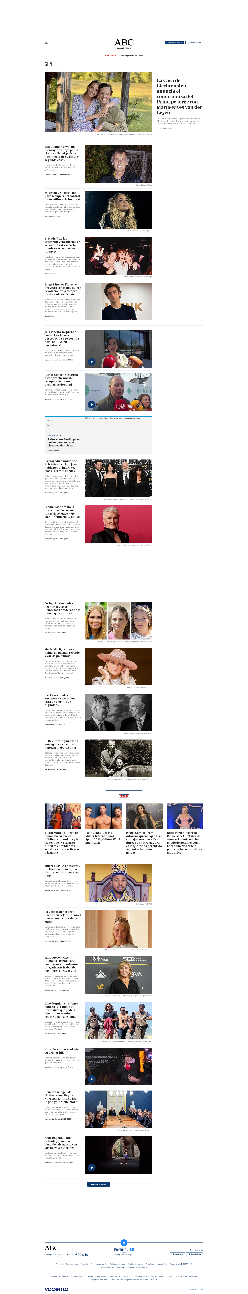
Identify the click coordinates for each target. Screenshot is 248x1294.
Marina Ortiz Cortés (52, 216)
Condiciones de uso (135, 1264)
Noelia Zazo (49, 316)
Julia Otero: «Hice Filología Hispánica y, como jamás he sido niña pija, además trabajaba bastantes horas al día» (62, 964)
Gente (51, 64)
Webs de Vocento (195, 1289)
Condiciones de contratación (112, 1267)
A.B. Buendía (50, 633)
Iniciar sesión (195, 42)
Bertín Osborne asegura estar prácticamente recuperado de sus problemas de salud (61, 379)
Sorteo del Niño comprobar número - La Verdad (129, 1280)
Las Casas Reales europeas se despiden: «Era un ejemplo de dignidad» (60, 700)
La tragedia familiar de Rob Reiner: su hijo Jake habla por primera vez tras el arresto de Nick (61, 466)
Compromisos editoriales (137, 1267)
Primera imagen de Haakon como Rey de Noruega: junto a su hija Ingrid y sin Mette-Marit (61, 1097)
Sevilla (128, 48)
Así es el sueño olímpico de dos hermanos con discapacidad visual (63, 442)
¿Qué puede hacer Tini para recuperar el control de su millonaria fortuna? (62, 196)
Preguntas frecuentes (99, 1280)
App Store (179, 1254)
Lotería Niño (77, 1276)
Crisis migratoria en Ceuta (131, 56)
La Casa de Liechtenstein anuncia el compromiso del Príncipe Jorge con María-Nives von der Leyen (179, 96)
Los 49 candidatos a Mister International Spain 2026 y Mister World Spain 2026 (103, 838)
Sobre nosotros (72, 1264)
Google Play (196, 1254)
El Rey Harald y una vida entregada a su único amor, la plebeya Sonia (61, 744)
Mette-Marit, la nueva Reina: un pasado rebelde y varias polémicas (62, 653)
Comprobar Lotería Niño (60, 1276)
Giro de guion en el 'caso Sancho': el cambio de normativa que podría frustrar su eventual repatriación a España (61, 1010)
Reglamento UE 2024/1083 (181, 1264)
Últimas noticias (157, 1276)
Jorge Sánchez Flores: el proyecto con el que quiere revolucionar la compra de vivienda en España (63, 289)
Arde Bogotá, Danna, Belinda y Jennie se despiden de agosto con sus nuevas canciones (61, 1143)
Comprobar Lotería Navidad (95, 1276)
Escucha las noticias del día (186, 1276)
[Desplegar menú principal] (46, 42)
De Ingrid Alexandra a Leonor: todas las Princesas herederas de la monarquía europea (63, 608)
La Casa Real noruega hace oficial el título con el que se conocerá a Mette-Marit (63, 917)
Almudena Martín (52, 990)
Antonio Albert (50, 273)
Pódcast (154, 1280)
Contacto (84, 1264)
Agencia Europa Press (53, 360)
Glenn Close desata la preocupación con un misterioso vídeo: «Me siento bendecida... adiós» (62, 512)
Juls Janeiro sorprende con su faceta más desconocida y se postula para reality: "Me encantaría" (62, 338)
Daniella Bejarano (52, 493)
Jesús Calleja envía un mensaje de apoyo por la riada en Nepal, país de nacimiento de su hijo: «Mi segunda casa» (62, 153)
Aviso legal (150, 1264)
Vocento (59, 1264)
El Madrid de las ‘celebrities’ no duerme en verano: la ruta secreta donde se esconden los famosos (62, 245)
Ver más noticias (98, 1184)
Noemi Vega (50, 724)
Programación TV (141, 1276)
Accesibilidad (162, 1264)
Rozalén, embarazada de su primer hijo (62, 1050)
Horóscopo (127, 1276)
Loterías (169, 1276)
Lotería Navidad (115, 1276)
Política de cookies (117, 1264)
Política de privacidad (99, 1264)
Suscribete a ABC (175, 42)
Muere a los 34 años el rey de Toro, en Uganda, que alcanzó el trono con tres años (62, 871)
